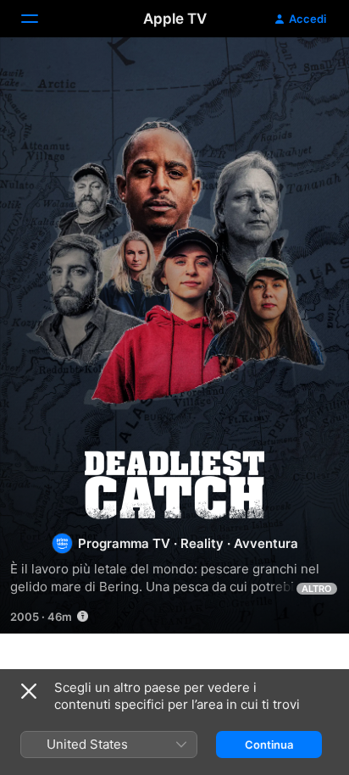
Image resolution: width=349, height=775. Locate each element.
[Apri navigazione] (39, 18)
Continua (269, 744)
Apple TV (175, 18)
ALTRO (317, 589)
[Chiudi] (28, 691)
